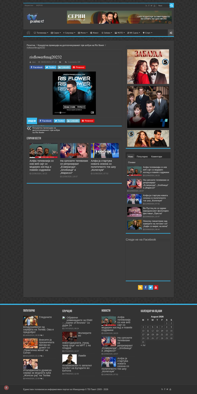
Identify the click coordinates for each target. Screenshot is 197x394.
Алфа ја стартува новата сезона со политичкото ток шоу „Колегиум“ (103, 165)
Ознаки (131, 162)
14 (162, 331)
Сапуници (69, 33)
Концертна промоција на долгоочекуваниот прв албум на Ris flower (71, 45)
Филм (83, 33)
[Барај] (172, 5)
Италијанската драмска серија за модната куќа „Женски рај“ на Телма (37, 373)
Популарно (142, 156)
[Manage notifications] (6, 387)
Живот (95, 33)
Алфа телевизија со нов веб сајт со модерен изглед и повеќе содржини (42, 165)
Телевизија (41, 33)
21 (162, 334)
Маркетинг (29, 5)
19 (152, 334)
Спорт (147, 33)
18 (148, 334)
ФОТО (120, 33)
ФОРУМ (39, 5)
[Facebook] (149, 5)
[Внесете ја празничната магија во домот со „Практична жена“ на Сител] (30, 343)
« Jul (143, 345)
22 (167, 334)
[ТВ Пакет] (35, 18)
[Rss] (146, 5)
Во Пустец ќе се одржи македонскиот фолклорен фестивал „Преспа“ (156, 211)
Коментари (156, 156)
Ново (130, 156)
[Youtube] (154, 5)
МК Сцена (134, 33)
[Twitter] (151, 5)
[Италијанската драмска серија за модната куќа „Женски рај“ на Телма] (30, 364)
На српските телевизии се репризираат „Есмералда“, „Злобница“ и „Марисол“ (74, 166)
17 (143, 334)
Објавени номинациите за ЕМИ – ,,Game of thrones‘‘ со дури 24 (77, 321)
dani (34, 62)
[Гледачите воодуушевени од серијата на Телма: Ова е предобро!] (30, 321)
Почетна (31, 45)
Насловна (28, 32)
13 (157, 331)
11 (148, 331)
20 (157, 334)
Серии (56, 33)
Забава (107, 33)
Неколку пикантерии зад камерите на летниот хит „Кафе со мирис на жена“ (155, 223)
